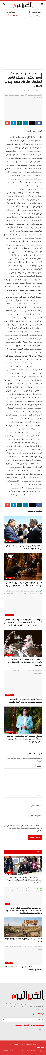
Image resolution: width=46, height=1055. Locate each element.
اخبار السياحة (9, 962)
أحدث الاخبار (9, 541)
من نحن (42, 1045)
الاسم (39, 795)
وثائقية (7, 934)
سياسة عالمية (9, 615)
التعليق (38, 766)
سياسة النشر (16, 1045)
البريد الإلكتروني (35, 805)
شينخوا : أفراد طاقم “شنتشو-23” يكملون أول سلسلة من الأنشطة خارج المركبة (24, 662)
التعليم (7, 904)
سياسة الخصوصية (30, 1045)
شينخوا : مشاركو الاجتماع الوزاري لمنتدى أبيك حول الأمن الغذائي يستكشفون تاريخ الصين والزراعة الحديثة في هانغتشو (23, 622)
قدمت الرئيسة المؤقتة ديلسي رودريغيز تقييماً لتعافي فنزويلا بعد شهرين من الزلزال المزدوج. (24, 739)
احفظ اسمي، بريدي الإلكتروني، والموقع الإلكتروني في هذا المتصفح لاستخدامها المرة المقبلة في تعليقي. (24, 828)
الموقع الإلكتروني (36, 815)
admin (36, 91)
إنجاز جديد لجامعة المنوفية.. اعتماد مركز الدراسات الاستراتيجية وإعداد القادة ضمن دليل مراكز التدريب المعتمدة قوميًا (24, 910)
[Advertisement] (23, 43)
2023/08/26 (27, 91)
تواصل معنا (40, 1047)
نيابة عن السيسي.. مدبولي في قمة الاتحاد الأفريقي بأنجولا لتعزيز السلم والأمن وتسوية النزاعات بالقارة (24, 880)
